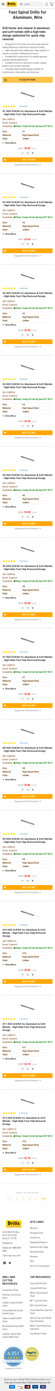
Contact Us (35, 1237)
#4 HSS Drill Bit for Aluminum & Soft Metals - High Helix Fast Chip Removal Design (27, 386)
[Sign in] (47, 4)
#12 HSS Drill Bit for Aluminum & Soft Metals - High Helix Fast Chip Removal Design (23, 1121)
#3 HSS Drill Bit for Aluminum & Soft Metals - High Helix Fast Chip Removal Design (27, 295)
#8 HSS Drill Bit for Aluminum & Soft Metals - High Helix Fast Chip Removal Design (27, 749)
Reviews (34, 1256)
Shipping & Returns (39, 1242)
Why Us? (34, 1228)
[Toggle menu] (3, 4)
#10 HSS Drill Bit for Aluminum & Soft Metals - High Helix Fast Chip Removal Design (23, 932)
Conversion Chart (10, 1290)
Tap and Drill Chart (38, 1283)
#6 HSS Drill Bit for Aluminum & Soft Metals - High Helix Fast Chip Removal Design (27, 568)
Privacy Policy (20, 1382)
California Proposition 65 (39, 1382)
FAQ (32, 1261)
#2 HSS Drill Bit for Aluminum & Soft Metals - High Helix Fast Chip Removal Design (27, 204)
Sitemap (8, 1382)
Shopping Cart (36, 1233)
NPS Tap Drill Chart (38, 1305)
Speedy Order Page (39, 1247)
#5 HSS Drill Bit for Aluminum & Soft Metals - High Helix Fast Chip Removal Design (27, 477)
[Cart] (52, 4)
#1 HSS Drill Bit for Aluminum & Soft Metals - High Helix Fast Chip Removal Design (27, 113)
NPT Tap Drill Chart (38, 1301)
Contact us (7, 1243)
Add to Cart (29, 160)
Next (44, 1199)
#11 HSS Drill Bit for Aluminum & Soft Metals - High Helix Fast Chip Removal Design (23, 1027)
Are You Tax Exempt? (40, 1266)
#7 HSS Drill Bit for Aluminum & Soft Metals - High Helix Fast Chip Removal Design (27, 658)
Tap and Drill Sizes (38, 1288)
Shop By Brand (37, 1252)
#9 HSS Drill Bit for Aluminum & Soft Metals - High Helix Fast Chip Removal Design (27, 840)
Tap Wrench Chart (38, 1333)
